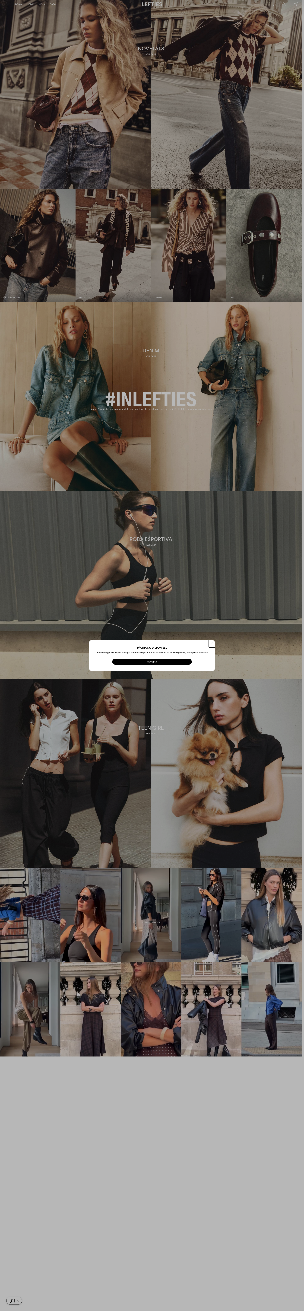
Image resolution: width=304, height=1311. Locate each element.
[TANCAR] (212, 643)
